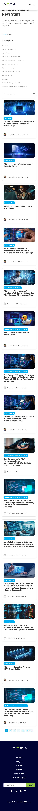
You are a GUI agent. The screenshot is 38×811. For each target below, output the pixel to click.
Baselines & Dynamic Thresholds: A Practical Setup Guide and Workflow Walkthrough (19, 418)
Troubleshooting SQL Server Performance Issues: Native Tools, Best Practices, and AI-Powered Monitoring (18, 712)
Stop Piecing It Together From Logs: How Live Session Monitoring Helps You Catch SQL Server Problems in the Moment (19, 378)
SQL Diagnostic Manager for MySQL (12, 56)
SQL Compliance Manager (9, 49)
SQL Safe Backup (7, 75)
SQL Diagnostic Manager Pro (10, 64)
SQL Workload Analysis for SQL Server (12, 83)
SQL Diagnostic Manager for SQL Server (13, 60)
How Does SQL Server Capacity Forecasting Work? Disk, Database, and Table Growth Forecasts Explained (19, 503)
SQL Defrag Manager (7, 53)
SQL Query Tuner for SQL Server (11, 71)
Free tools (4, 45)
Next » (29, 731)
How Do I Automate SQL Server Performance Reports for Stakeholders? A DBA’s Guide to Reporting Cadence (17, 462)
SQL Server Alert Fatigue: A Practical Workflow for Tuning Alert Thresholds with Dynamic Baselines (19, 627)
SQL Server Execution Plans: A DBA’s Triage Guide (17, 668)
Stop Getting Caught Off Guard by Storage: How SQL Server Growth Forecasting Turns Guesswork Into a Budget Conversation (18, 587)
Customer (19, 766)
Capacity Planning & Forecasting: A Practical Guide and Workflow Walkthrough (19, 123)
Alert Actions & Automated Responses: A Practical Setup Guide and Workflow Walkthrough (18, 251)
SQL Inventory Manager (8, 68)
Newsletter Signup (19, 778)
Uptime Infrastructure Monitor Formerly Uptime (14, 86)
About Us (19, 758)
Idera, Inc (19, 762)
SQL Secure (5, 79)
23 (23, 731)
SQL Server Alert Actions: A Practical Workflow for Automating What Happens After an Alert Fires (19, 293)
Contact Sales (19, 774)
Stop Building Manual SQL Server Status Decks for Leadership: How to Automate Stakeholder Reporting (19, 544)
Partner (19, 770)
